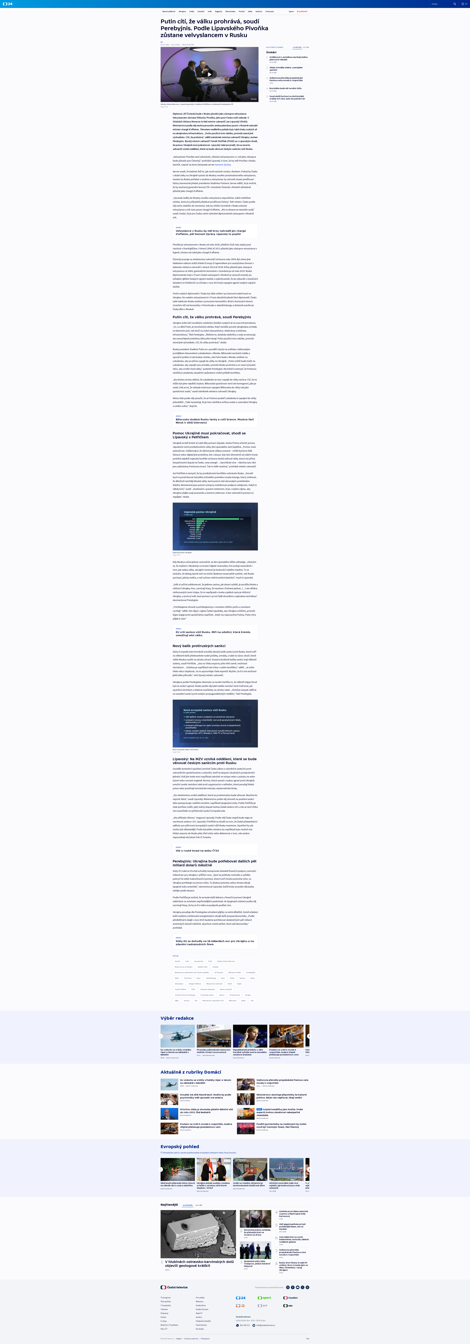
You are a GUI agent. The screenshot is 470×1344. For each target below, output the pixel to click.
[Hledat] (455, 4)
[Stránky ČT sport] (264, 1297)
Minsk (243, 1001)
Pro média (200, 1297)
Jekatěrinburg (211, 978)
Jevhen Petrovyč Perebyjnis (185, 995)
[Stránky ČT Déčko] (240, 1305)
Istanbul (215, 967)
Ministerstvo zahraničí (214, 984)
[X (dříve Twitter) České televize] (303, 1287)
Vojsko (239, 984)
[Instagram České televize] (288, 1287)
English (179, 1339)
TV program (166, 1297)
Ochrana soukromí (191, 1339)
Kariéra (199, 1317)
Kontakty (200, 1329)
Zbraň (230, 984)
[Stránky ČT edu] (287, 1305)
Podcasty (270, 11)
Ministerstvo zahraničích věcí (213, 1001)
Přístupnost (205, 1339)
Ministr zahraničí (226, 989)
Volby (191, 11)
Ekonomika (230, 11)
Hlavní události (168, 11)
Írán (196, 1001)
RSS (307, 1339)
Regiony (218, 11)
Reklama (199, 1301)
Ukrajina (182, 11)
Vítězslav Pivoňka (234, 972)
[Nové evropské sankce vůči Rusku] (215, 723)
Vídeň (177, 978)
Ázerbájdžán (250, 972)
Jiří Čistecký (218, 972)
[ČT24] (7, 3)
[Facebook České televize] (293, 1287)
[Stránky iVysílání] (290, 1297)
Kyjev (199, 978)
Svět (210, 11)
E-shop (164, 1321)
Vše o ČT (164, 1329)
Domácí (201, 11)
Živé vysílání (166, 1301)
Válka (177, 1001)
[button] (209, 74)
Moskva (242, 978)
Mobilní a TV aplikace (169, 1325)
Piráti (210, 961)
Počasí (242, 11)
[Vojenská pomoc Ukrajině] (215, 526)
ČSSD (193, 989)
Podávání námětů (203, 1321)
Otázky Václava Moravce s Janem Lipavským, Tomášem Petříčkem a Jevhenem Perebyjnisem (196, 104)
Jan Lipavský (198, 961)
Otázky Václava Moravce (226, 961)
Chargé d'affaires (195, 984)
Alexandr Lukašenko (207, 989)
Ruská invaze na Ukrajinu (184, 967)
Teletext (164, 1309)
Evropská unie (235, 995)
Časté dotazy (201, 1325)
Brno (223, 978)
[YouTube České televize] (298, 1287)
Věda (250, 11)
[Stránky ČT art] (262, 1305)
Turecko (187, 1001)
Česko (232, 978)
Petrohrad (187, 978)
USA (252, 1001)
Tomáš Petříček (180, 989)
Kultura (259, 11)
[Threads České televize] (307, 1287)
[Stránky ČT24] (240, 1297)
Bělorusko (232, 1001)
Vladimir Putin (202, 967)
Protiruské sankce (207, 995)
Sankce (221, 995)
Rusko (252, 978)
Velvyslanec (179, 984)
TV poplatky (166, 1305)
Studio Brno (201, 1305)
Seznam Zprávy (223, 164)
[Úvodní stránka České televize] (174, 1287)
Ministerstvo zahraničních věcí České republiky (192, 972)
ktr (162, 42)
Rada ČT (199, 1313)
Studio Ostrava (202, 1309)
